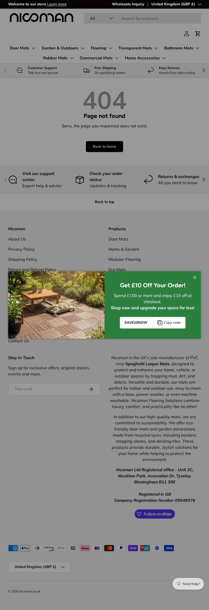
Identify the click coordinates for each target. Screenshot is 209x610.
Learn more (57, 4)
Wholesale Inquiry (128, 4)
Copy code (172, 322)
